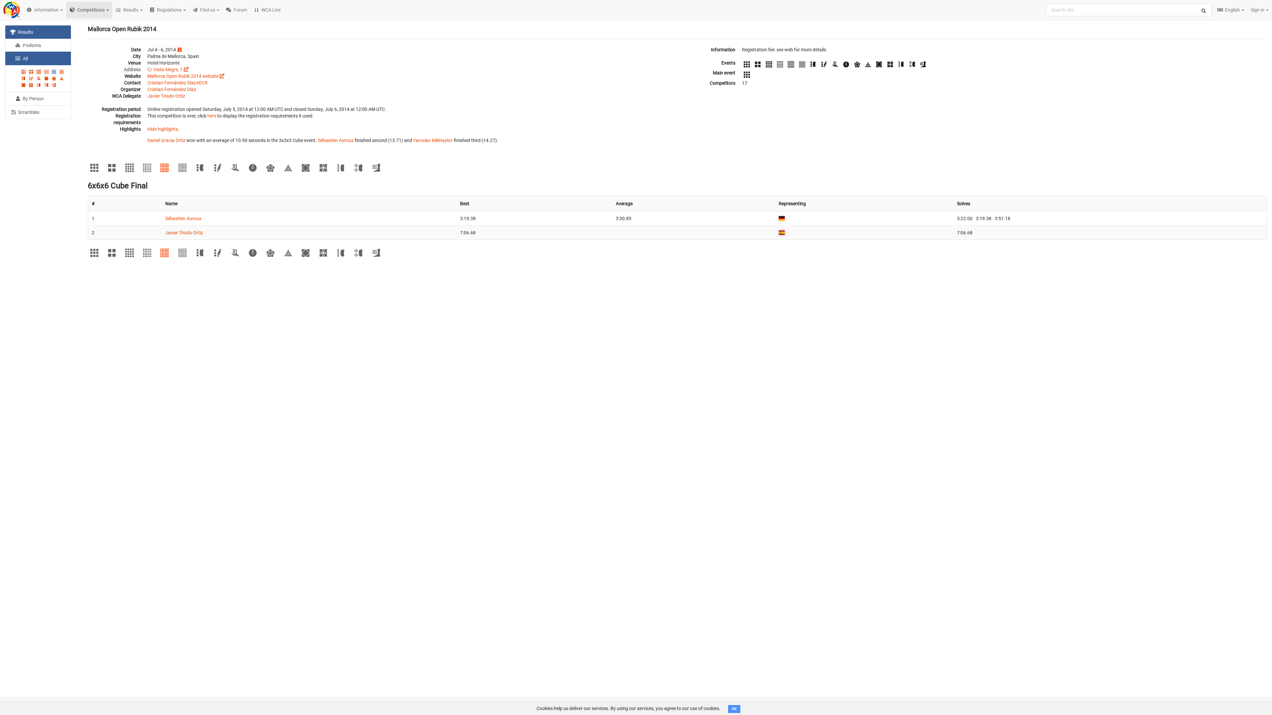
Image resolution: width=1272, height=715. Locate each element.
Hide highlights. (163, 129)
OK (734, 709)
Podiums (31, 45)
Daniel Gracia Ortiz (166, 140)
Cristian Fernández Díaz (171, 82)
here (211, 116)
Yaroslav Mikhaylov (433, 140)
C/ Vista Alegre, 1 (165, 69)
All (25, 58)
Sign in (1258, 10)
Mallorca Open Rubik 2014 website (182, 76)
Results (25, 32)
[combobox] (1129, 10)
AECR (202, 82)
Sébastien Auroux (336, 140)
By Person (33, 98)
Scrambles (28, 112)
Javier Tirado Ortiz (166, 96)
